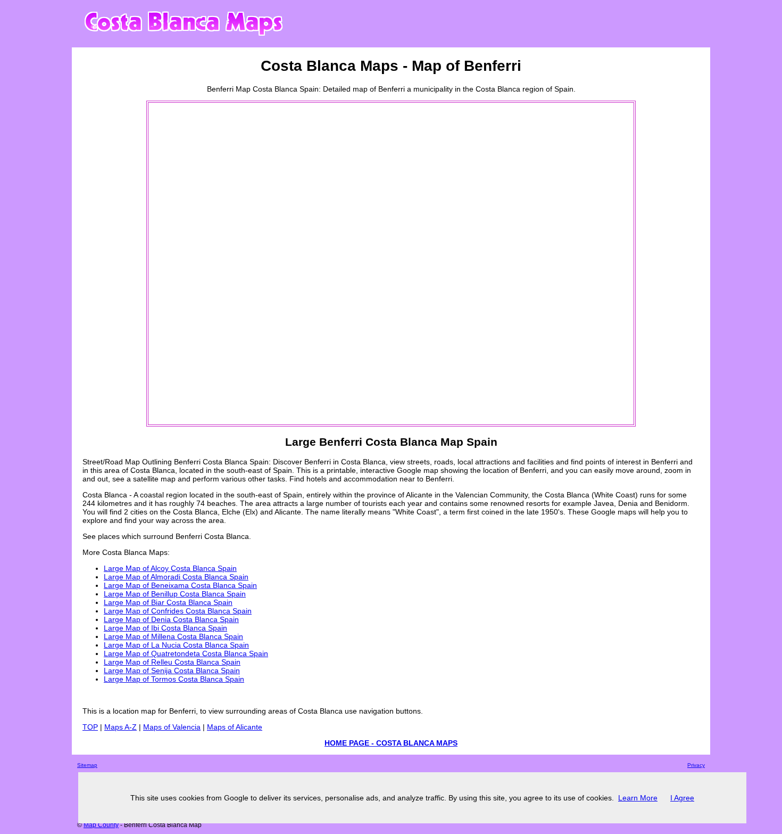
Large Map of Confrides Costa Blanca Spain (178, 611)
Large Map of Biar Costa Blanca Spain (168, 602)
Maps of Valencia (172, 727)
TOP (90, 727)
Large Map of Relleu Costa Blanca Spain (172, 662)
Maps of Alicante (234, 727)
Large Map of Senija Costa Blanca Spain (172, 670)
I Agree (682, 798)
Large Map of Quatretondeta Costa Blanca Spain (186, 653)
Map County (101, 825)
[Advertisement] (192, 263)
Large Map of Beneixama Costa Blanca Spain (180, 585)
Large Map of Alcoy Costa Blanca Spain (170, 568)
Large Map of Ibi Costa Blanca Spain (165, 628)
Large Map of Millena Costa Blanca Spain (173, 636)
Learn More (638, 798)
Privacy (696, 765)
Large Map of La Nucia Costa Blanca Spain (176, 645)
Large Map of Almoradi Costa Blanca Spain (176, 577)
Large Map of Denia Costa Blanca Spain (171, 619)
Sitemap (87, 765)
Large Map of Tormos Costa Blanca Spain (174, 679)
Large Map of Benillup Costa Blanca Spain (175, 594)
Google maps (613, 512)
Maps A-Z (120, 727)
